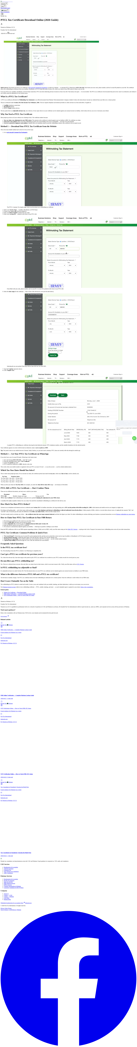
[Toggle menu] (2, 14)
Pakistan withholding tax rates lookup (125, 514)
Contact (8, 8)
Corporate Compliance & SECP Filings (13, 887)
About (4, 8)
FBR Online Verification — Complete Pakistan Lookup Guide (19, 594)
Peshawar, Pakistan (16, 909)
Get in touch (4, 616)
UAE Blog (6, 898)
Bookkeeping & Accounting (11, 867)
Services (3, 3)
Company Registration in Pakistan (12, 886)
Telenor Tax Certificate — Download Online (15, 592)
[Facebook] (68, 1045)
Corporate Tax (7, 870)
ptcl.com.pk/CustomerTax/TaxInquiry (38, 87)
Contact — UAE (8, 895)
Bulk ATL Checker (72, 529)
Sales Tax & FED (8, 882)
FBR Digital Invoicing (9, 883)
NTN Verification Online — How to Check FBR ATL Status (19, 595)
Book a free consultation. (87, 587)
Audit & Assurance (8, 868)
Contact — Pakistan (9, 896)
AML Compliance (8, 873)
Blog (2, 8)
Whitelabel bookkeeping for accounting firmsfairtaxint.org (16, 903)
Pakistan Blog (7, 899)
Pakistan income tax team (9, 587)
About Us (6, 893)
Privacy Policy (4, 908)
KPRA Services (8, 885)
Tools (2, 6)
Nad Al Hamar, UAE (6, 909)
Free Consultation (5, 12)
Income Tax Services (9, 880)
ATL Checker (80, 564)
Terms (9, 908)
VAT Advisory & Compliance (11, 871)
